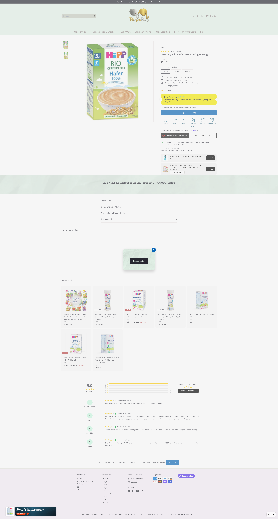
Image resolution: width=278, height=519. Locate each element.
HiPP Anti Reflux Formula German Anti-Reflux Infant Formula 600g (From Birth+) (30, 510)
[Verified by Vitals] (28, 514)
